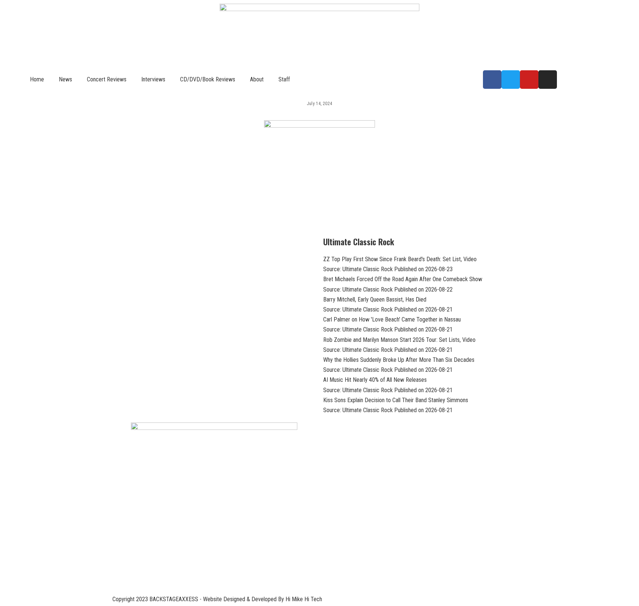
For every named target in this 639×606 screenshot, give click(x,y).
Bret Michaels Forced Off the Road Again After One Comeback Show (402, 279)
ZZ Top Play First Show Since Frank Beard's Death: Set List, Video (400, 259)
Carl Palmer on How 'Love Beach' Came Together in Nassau (392, 319)
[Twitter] (510, 79)
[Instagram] (547, 79)
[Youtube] (529, 79)
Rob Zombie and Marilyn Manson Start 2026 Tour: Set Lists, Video (399, 339)
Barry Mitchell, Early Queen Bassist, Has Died (374, 299)
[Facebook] (492, 79)
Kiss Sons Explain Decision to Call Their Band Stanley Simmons (395, 400)
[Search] (325, 79)
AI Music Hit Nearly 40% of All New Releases (375, 379)
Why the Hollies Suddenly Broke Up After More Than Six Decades (398, 359)
